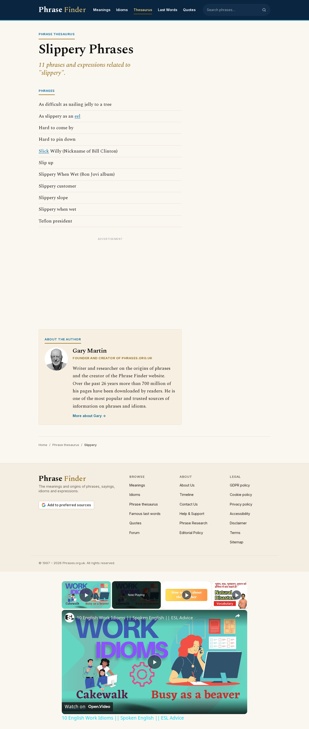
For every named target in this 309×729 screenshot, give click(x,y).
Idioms (122, 10)
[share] (237, 615)
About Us (187, 485)
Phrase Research (193, 523)
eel (77, 116)
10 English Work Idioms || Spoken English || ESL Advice (135, 618)
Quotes (189, 10)
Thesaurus (142, 10)
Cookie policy (241, 495)
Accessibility (240, 514)
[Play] (186, 595)
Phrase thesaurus (65, 445)
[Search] (264, 10)
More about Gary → (89, 416)
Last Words (167, 10)
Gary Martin (90, 351)
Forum (134, 533)
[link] (69, 617)
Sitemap (236, 542)
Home (43, 445)
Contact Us (189, 504)
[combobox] (233, 10)
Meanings (101, 10)
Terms (235, 533)
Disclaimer (238, 523)
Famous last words (145, 514)
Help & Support (192, 514)
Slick (44, 151)
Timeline (187, 495)
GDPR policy (240, 485)
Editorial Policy (191, 533)
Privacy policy (241, 504)
